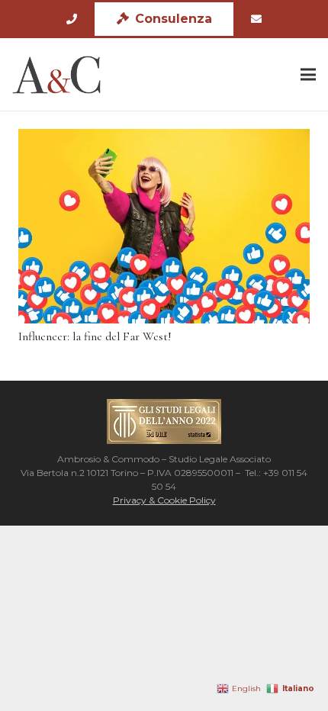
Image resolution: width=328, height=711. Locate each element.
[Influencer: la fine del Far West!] (164, 226)
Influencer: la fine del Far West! (95, 336)
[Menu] (308, 75)
